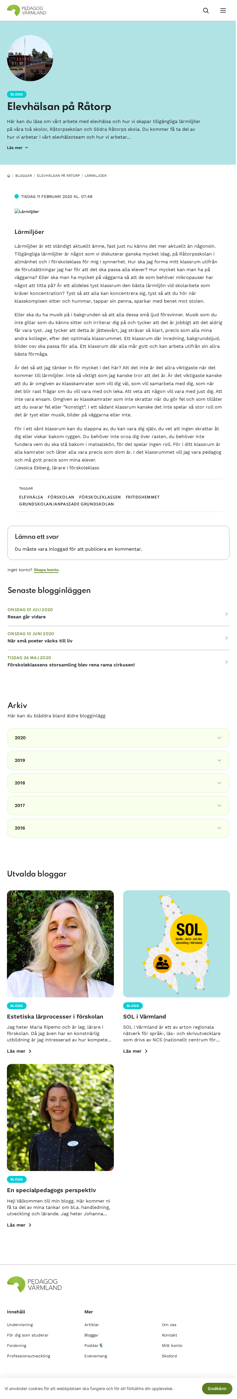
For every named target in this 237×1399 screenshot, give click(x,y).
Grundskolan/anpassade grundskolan (66, 504)
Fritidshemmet (143, 497)
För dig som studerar (28, 1335)
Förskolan (61, 497)
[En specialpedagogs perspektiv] (60, 1117)
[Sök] (206, 10)
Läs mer (16, 1051)
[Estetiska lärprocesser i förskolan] (60, 943)
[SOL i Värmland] (176, 943)
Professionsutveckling (28, 1356)
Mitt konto (172, 1345)
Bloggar (23, 176)
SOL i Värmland (144, 1016)
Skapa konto (46, 569)
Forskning (16, 1345)
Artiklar (91, 1324)
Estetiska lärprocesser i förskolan (55, 1016)
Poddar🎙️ (93, 1345)
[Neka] (230, 1388)
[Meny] (223, 10)
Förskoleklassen (100, 497)
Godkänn (217, 1388)
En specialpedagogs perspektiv (51, 1190)
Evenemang (95, 1356)
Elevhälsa (31, 497)
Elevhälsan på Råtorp (59, 107)
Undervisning (20, 1324)
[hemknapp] (8, 175)
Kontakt (169, 1335)
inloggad (58, 549)
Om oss (169, 1324)
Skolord (169, 1356)
